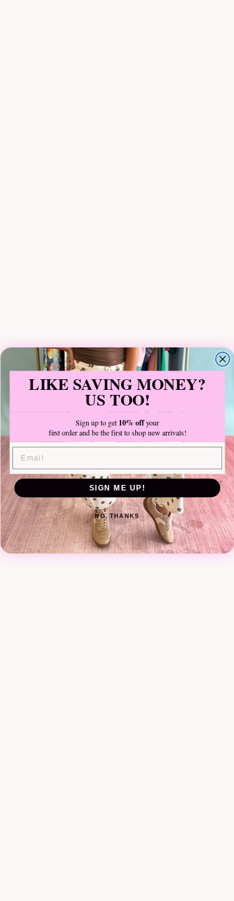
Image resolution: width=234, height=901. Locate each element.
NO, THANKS (117, 516)
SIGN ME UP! (117, 488)
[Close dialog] (222, 359)
